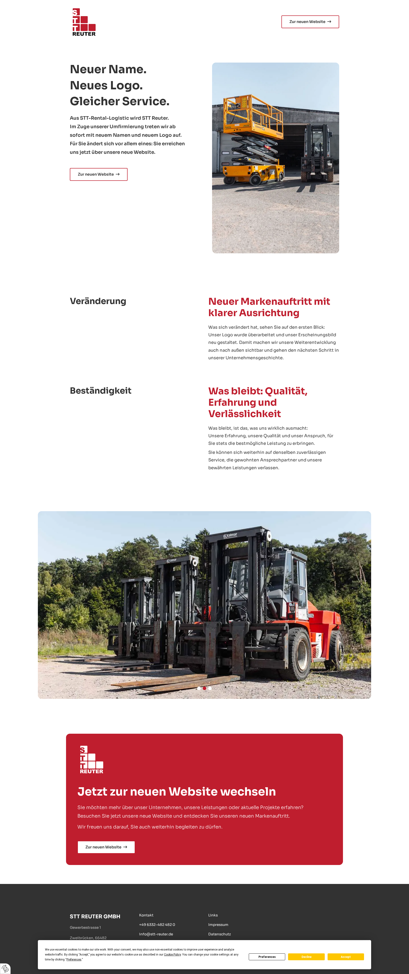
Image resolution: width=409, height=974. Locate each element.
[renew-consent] (5, 968)
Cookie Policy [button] (172, 954)
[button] (310, 21)
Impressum (218, 924)
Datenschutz (219, 934)
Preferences (267, 957)
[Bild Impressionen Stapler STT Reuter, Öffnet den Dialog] (204, 605)
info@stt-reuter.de (156, 934)
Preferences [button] (74, 959)
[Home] (135, 22)
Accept (346, 957)
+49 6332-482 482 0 (157, 924)
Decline (306, 957)
